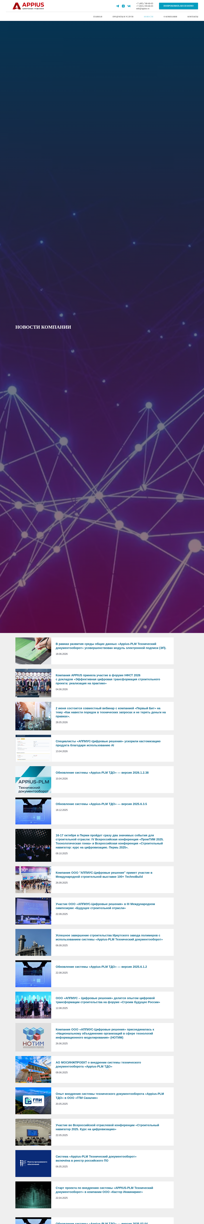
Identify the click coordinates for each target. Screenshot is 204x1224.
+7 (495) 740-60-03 (144, 3)
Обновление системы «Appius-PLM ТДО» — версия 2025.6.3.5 (101, 804)
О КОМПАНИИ (170, 17)
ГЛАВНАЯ (97, 17)
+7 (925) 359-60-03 (144, 6)
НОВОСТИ (148, 17)
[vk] (129, 6)
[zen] (123, 6)
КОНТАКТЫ (193, 17)
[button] (178, 6)
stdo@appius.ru (142, 8)
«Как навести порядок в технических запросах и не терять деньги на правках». (111, 712)
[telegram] (117, 6)
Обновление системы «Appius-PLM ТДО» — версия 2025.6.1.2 (101, 966)
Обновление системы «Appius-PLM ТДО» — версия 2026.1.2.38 (102, 772)
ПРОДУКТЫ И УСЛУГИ (123, 17)
